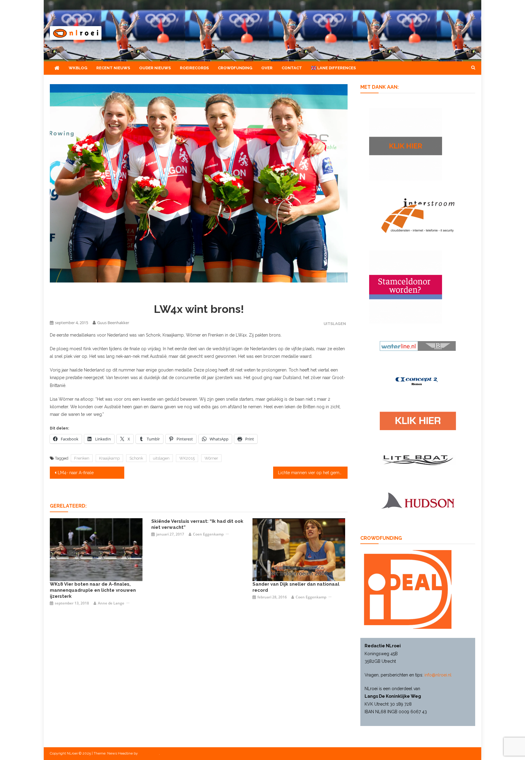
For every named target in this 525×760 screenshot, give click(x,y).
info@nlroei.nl (437, 675)
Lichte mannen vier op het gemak (311, 472)
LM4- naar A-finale (76, 472)
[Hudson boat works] (418, 499)
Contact (292, 68)
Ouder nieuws (155, 68)
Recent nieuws (113, 68)
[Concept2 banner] (418, 380)
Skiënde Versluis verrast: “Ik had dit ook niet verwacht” (197, 524)
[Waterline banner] (418, 345)
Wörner (211, 458)
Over (267, 68)
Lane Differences (336, 68)
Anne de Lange (111, 603)
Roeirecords (194, 68)
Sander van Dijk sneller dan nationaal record (295, 587)
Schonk (136, 458)
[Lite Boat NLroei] (418, 459)
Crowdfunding (235, 68)
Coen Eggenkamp (208, 534)
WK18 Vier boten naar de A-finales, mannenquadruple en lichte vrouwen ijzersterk (93, 590)
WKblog (78, 68)
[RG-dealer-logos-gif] (418, 420)
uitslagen (161, 458)
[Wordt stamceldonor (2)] (405, 286)
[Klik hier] (405, 143)
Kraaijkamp (109, 458)
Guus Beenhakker (113, 322)
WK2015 (187, 458)
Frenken (81, 458)
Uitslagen (335, 323)
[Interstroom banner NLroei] (418, 215)
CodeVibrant (149, 753)
